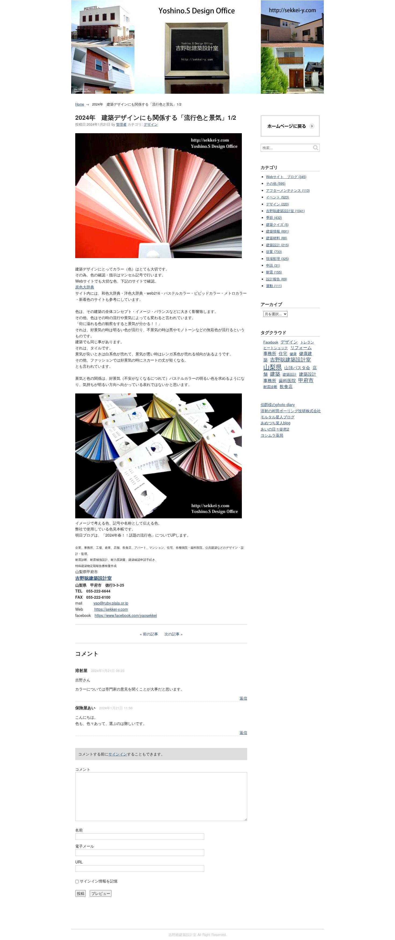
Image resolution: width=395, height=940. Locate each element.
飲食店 (286, 386)
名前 (79, 830)
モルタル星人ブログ (278, 417)
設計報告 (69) (276, 279)
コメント (82, 769)
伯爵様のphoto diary (278, 404)
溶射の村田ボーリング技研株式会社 (291, 410)
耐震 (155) (274, 272)
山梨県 (272, 366)
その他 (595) (275, 183)
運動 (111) (274, 285)
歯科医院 (287, 380)
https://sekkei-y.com (111, 609)
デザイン (151, 124)
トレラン (307, 342)
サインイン (117, 754)
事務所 (269, 353)
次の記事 (171, 634)
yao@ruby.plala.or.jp (111, 603)
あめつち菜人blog (275, 422)
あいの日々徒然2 (275, 429)
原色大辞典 (84, 287)
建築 (275, 373)
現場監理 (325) (277, 258)
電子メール (84, 846)
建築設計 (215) (277, 245)
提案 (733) (274, 251)
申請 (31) (273, 265)
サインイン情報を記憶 (98, 881)
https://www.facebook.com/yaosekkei (126, 615)
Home (79, 104)
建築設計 (290, 374)
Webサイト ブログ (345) (286, 176)
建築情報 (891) (277, 231)
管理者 (121, 124)
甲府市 (306, 380)
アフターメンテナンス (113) (288, 190)
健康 (293, 353)
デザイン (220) (277, 204)
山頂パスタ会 (297, 367)
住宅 (283, 353)
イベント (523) (277, 197)
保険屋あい (85, 708)
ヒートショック (275, 347)
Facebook (270, 342)
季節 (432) (274, 217)
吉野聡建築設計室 (290, 359)
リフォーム (301, 347)
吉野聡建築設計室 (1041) (285, 210)
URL (79, 862)
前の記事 (150, 634)
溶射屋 (81, 670)
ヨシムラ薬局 (272, 435)
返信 (243, 698)
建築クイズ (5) (277, 224)
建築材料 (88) (276, 238)
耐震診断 (270, 386)
